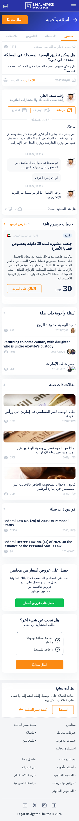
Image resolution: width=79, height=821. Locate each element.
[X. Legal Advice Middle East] (34, 805)
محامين (71, 725)
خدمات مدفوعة (66, 740)
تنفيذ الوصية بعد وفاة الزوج (56, 325)
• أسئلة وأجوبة (66, 767)
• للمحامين (29, 740)
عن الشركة (29, 767)
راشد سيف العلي (52, 95)
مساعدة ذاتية (67, 759)
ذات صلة (50, 36)
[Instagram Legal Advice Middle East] (44, 805)
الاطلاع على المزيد (24, 288)
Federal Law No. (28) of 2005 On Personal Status (36, 523)
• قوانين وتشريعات (64, 783)
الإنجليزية (29, 80)
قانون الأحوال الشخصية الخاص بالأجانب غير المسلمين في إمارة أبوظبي (44, 486)
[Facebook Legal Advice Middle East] (54, 805)
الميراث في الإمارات (60, 363)
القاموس (31, 36)
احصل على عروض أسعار (39, 603)
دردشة (60, 110)
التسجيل (63, 709)
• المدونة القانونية (65, 775)
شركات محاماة (66, 732)
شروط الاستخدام (25, 775)
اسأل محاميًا (14, 20)
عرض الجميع (17, 224)
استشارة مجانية (66, 748)
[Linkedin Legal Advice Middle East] (25, 805)
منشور (69, 36)
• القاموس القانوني (64, 791)
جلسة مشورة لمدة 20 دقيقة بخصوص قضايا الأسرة (42, 246)
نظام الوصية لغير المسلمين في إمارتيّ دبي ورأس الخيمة (40, 414)
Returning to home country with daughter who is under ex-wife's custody (37, 344)
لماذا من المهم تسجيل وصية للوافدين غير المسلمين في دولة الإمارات (46, 450)
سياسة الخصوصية (24, 783)
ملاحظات (12, 36)
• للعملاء (31, 732)
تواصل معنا (29, 759)
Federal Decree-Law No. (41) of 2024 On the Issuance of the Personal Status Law (38, 544)
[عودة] (73, 20)
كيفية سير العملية (36, 709)
